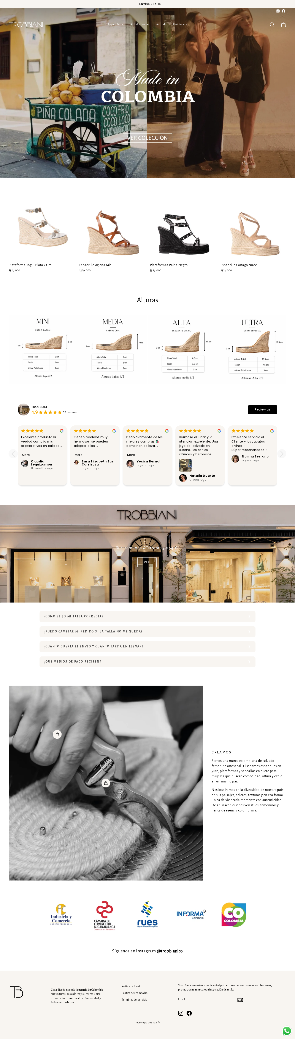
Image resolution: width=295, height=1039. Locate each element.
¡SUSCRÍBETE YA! (195, 557)
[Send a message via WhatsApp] (287, 1031)
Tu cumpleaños (166, 529)
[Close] (237, 456)
